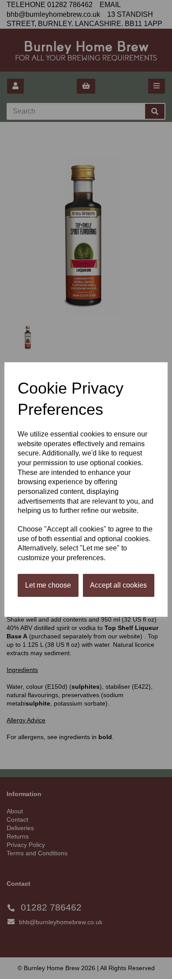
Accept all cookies (118, 585)
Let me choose (48, 585)
